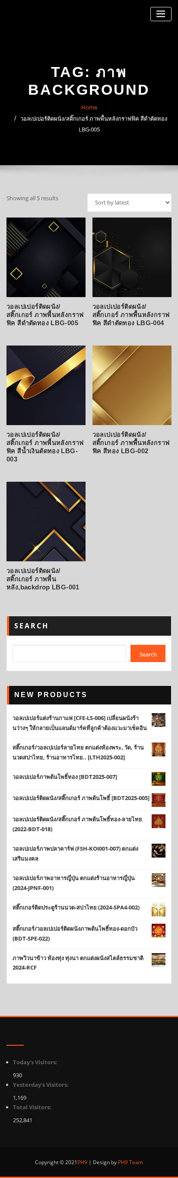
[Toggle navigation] (161, 14)
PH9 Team (130, 1162)
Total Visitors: (33, 1107)
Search (31, 626)
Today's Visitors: (36, 1062)
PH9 (82, 1162)
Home (89, 107)
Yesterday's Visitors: (41, 1084)
